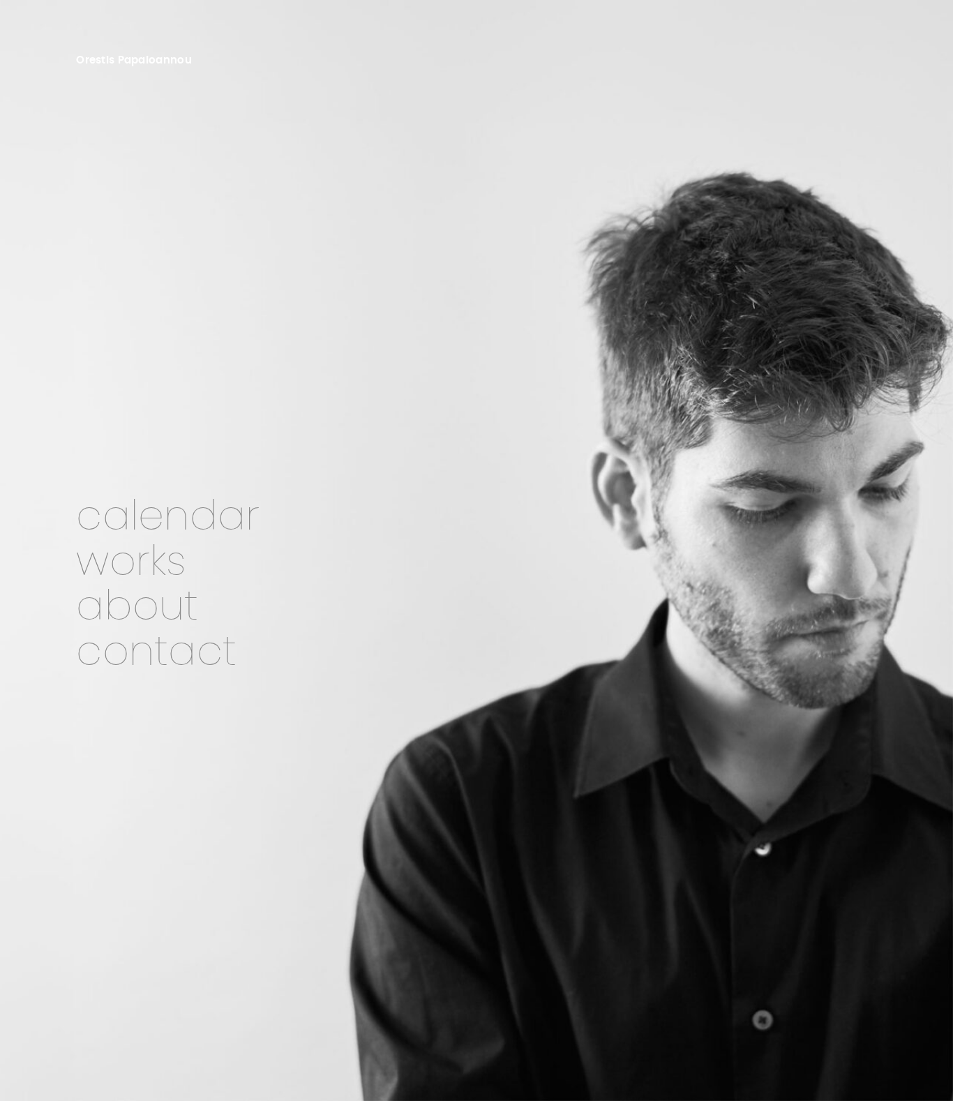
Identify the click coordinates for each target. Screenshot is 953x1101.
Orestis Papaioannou (134, 60)
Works (131, 562)
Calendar (168, 517)
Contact (156, 652)
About (137, 607)
